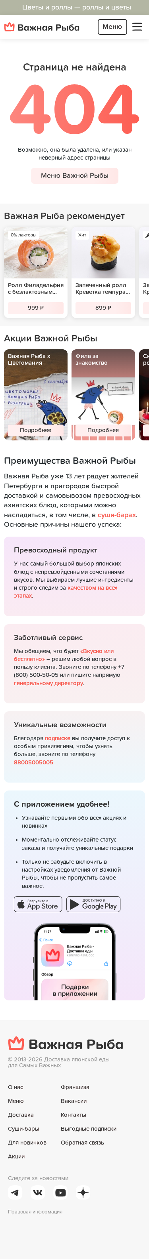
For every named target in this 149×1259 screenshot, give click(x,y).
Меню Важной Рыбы (74, 175)
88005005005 (33, 763)
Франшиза (75, 1087)
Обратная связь (82, 1143)
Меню (16, 1101)
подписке (57, 738)
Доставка (21, 1115)
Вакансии (74, 1101)
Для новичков (27, 1143)
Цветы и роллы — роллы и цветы (76, 7)
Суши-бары (23, 1129)
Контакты (73, 1115)
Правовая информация (35, 1212)
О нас (15, 1087)
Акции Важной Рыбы (50, 338)
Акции (16, 1157)
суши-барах (117, 515)
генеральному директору (48, 683)
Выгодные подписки (88, 1129)
